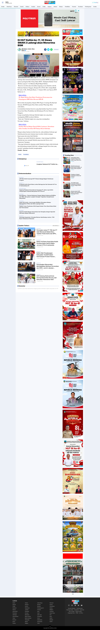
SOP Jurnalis (71, 611)
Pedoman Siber (69, 609)
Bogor (38, 274)
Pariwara (52, 611)
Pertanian (15, 613)
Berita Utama (28, 616)
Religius (51, 609)
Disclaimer (76, 609)
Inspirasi (49, 6)
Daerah (21, 6)
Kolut (51, 616)
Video (14, 618)
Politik (44, 6)
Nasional (74, 6)
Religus (26, 623)
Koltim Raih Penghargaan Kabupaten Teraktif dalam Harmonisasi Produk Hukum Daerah (46, 254)
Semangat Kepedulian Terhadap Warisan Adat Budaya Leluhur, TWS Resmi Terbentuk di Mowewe (36, 218)
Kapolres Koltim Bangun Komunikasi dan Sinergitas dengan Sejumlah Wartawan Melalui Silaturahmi (37, 212)
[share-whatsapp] (51, 49)
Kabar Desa (52, 613)
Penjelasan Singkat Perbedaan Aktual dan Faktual (76, 175)
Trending (96, 2)
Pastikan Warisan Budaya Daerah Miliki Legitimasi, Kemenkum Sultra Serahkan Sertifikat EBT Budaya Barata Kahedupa (36, 127)
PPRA (77, 613)
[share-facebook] (45, 49)
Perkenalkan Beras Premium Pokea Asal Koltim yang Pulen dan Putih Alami (76, 159)
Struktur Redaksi (71, 608)
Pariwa (14, 623)
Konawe (26, 613)
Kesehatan (80, 6)
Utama (26, 602)
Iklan (38, 611)
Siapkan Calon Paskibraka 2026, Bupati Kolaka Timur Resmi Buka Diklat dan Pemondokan (37, 207)
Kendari (33, 6)
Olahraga (15, 614)
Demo (38, 618)
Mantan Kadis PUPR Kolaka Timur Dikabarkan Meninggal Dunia (76, 192)
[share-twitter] (48, 49)
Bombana (27, 614)
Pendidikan (67, 6)
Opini (38, 613)
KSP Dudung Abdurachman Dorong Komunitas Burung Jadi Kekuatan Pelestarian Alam (47, 277)
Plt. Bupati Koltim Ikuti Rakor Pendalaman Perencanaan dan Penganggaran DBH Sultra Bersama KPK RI (35, 98)
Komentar (56, 49)
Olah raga (39, 614)
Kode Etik (82, 609)
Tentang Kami (79, 608)
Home (19, 37)
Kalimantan (39, 619)
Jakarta (26, 609)
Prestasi (39, 609)
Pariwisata (39, 616)
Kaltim (51, 618)
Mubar (26, 621)
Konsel (38, 6)
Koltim (2, 6)
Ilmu (50, 614)
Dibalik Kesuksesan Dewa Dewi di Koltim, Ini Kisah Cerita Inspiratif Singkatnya (76, 167)
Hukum (14, 609)
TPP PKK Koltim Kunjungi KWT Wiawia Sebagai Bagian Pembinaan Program (36, 179)
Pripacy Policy (78, 611)
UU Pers (81, 613)
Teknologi (27, 619)
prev (72, 594)
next (73, 594)
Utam (38, 623)
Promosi (14, 619)
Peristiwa (27, 611)
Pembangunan (88, 6)
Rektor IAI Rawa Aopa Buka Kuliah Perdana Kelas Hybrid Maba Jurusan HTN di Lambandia (47, 243)
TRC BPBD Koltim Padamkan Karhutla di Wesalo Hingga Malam (76, 184)
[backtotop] (50, 626)
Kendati (51, 619)
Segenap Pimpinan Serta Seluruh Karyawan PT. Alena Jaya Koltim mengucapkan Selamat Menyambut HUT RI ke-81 (36, 190)
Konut (14, 621)
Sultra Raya (9, 6)
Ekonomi (16, 6)
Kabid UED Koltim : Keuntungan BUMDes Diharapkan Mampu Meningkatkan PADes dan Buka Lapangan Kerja (35, 203)
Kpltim (51, 621)
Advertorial (15, 611)
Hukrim (55, 6)
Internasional (15, 616)
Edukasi (27, 6)
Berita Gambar (28, 618)
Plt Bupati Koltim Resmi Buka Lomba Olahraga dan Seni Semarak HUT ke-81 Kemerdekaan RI (38, 185)
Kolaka (95, 6)
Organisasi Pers (71, 613)
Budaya (61, 6)
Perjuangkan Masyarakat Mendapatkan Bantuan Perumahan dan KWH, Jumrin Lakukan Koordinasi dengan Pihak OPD (48, 266)
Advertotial (39, 621)
